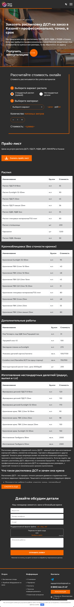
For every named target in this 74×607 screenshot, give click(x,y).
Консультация (60, 592)
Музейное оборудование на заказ (11, 584)
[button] (66, 4)
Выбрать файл (37, 535)
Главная (10, 19)
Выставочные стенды (10, 579)
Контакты (30, 586)
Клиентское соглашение (35, 595)
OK (42, 604)
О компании (31, 579)
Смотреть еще (11, 487)
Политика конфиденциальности (33, 590)
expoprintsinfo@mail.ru (60, 583)
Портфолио (31, 582)
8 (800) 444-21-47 (59, 587)
